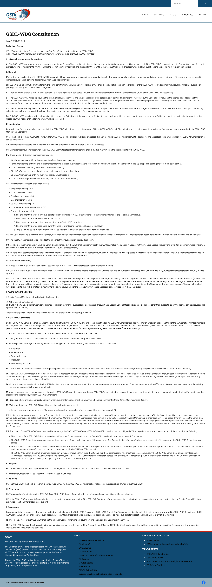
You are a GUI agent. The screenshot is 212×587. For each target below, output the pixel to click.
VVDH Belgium (86, 562)
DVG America (85, 547)
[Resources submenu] (194, 14)
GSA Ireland (85, 544)
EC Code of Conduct (156, 565)
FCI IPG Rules (153, 540)
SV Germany (84, 559)
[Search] (206, 3)
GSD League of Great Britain (92, 540)
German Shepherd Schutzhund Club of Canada (100, 574)
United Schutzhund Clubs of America (96, 555)
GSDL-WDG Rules (155, 557)
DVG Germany (85, 551)
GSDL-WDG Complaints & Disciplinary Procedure (169, 561)
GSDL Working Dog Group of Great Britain (25, 582)
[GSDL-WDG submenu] (165, 14)
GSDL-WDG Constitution (158, 554)
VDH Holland (85, 566)
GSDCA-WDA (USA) (88, 570)
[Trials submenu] (177, 14)
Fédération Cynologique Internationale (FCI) (167, 544)
